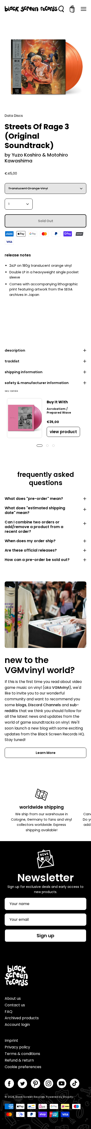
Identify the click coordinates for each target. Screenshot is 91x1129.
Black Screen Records (30, 1097)
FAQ (8, 1011)
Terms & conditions (22, 1053)
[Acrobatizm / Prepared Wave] (24, 418)
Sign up (45, 935)
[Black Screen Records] (31, 9)
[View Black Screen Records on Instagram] (48, 1083)
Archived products (22, 1018)
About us (13, 998)
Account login (17, 1024)
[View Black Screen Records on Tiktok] (74, 1083)
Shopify (68, 1097)
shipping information (23, 372)
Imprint (11, 1040)
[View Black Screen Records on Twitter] (22, 1083)
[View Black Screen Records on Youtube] (61, 1083)
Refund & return (19, 1060)
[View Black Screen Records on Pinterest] (35, 1083)
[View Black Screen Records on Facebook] (9, 1083)
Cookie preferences (23, 1067)
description (15, 350)
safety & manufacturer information (37, 382)
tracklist (12, 361)
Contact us (15, 1005)
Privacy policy (17, 1047)
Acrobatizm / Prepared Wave (59, 411)
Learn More (46, 752)
